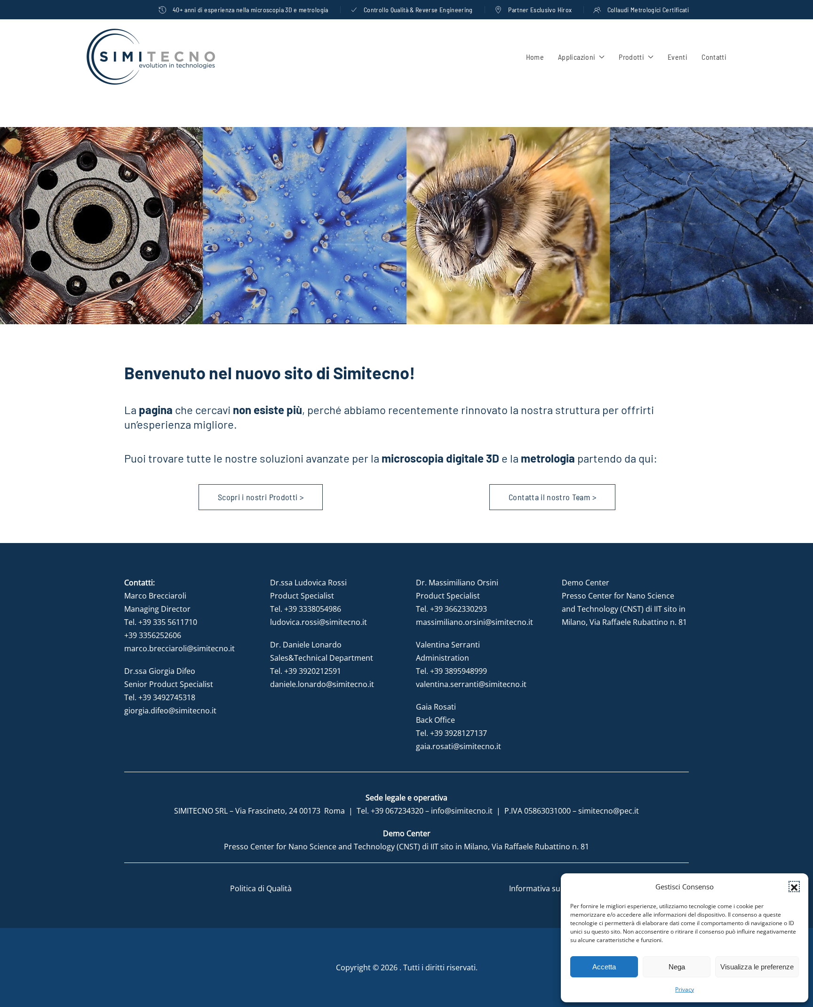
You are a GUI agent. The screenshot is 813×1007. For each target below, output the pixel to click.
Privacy (684, 989)
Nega (677, 967)
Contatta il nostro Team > (552, 497)
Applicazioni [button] (576, 56)
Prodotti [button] (631, 56)
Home (535, 56)
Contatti (713, 56)
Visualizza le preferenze (757, 967)
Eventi (677, 56)
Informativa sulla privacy (552, 888)
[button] (794, 886)
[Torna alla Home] (151, 57)
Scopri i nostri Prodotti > (260, 497)
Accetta (604, 967)
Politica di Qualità (261, 888)
